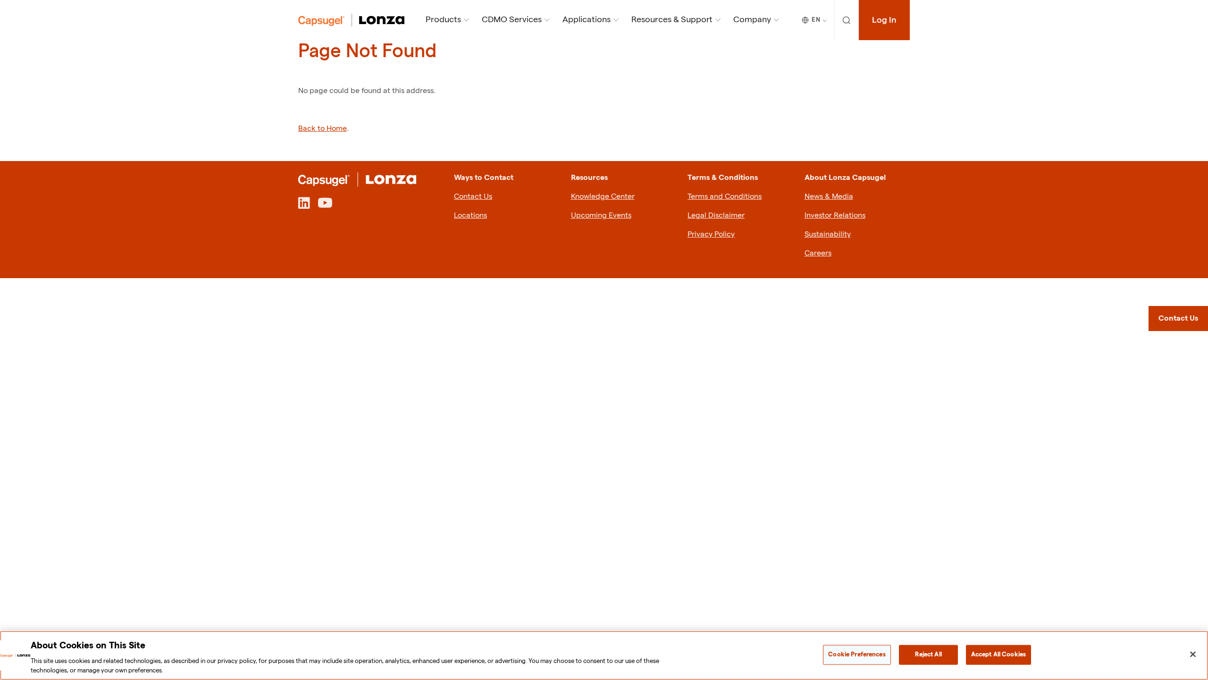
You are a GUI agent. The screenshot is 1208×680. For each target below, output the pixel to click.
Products (443, 20)
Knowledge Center (603, 196)
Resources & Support (672, 20)
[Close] (1193, 654)
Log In (884, 20)
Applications (586, 20)
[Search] (847, 20)
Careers (818, 253)
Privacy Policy (711, 234)
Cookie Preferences (856, 654)
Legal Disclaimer (716, 215)
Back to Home (322, 128)
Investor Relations (835, 215)
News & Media (829, 196)
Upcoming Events (601, 215)
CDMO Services (512, 20)
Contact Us (473, 196)
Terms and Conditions (725, 196)
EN (816, 20)
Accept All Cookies (998, 654)
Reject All (928, 654)
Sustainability (828, 234)
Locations (470, 215)
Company (752, 20)
